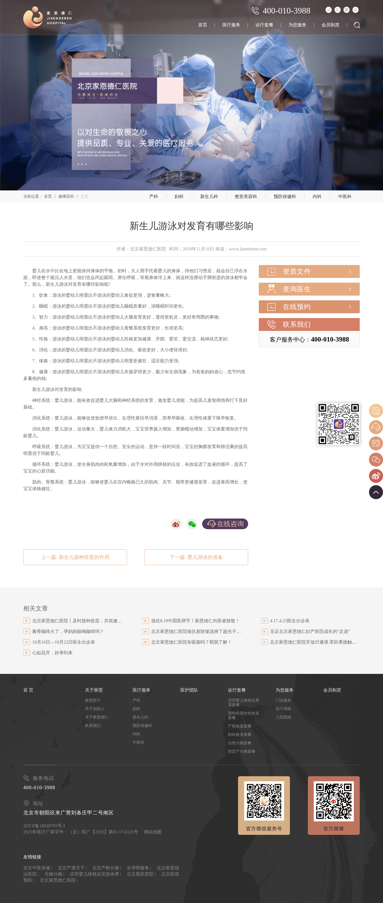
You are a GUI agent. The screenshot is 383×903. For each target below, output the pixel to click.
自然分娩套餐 (240, 743)
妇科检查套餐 (240, 734)
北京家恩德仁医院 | (59, 880)
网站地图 (153, 832)
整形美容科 (246, 196)
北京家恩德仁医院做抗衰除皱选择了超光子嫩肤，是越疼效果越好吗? (196, 631)
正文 (84, 196)
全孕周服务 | (139, 867)
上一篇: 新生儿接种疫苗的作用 (75, 557)
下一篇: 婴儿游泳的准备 (196, 557)
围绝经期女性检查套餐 (243, 715)
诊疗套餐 (264, 24)
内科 (317, 196)
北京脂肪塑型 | (141, 874)
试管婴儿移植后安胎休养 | (95, 874)
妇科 (179, 196)
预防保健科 (285, 196)
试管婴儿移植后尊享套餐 (243, 702)
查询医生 (297, 289)
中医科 (345, 196)
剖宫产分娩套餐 (241, 751)
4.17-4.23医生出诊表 (290, 620)
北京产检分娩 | (106, 867)
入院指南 (283, 717)
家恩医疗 (93, 700)
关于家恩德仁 (97, 717)
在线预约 (297, 306)
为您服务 (297, 24)
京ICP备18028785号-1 (44, 825)
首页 (202, 24)
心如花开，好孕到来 (52, 652)
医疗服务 (231, 24)
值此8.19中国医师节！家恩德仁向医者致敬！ (195, 620)
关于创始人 (95, 709)
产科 (153, 196)
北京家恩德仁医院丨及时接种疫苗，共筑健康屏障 (77, 620)
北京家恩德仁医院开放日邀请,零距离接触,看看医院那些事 (315, 642)
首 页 (28, 690)
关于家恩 (94, 690)
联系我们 (297, 324)
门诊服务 (283, 700)
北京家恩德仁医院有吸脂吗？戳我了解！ (191, 642)
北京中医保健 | (37, 867)
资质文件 (297, 271)
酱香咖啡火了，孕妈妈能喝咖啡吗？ (68, 631)
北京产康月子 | (72, 867)
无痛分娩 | (54, 874)
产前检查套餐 (240, 726)
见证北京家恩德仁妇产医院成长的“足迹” (310, 631)
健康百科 (66, 196)
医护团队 (189, 690)
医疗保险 (283, 709)
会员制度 (331, 24)
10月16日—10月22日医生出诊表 (63, 642)
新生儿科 (209, 196)
